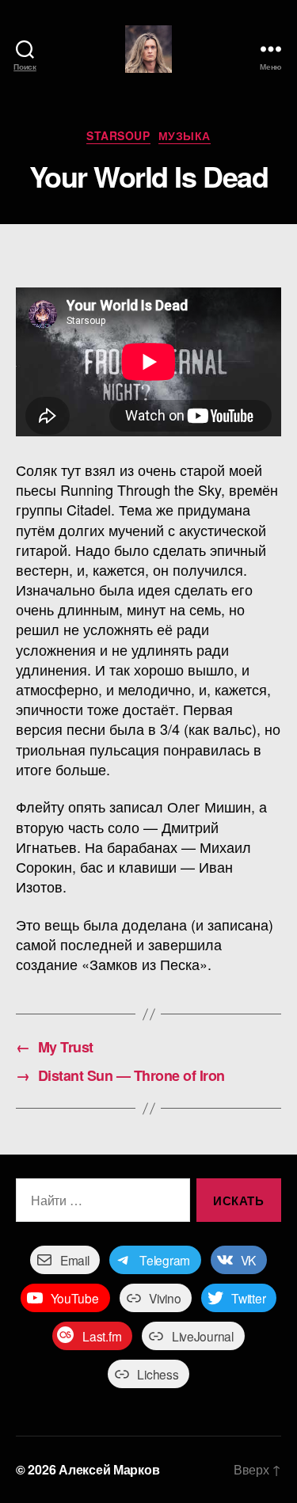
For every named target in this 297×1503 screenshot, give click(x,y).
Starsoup (118, 136)
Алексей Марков (109, 1469)
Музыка (184, 136)
